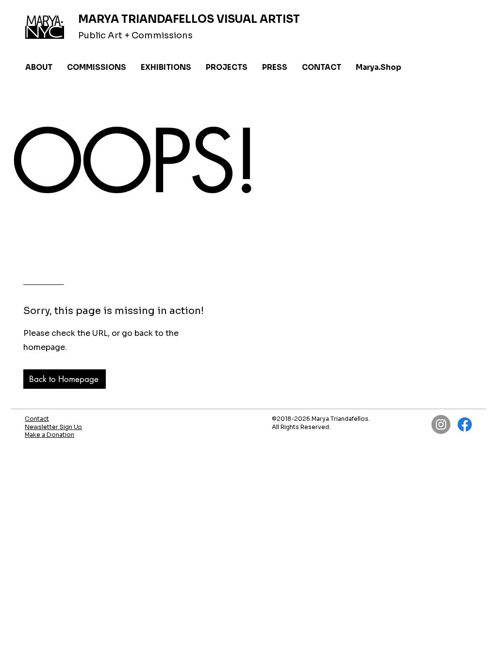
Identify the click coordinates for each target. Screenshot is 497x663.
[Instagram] (440, 424)
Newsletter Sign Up (53, 427)
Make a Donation (49, 434)
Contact (37, 418)
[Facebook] (464, 424)
